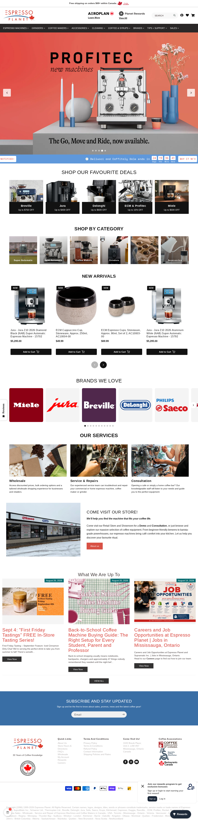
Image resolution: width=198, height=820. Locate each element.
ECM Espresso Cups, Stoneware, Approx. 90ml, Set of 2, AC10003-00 (121, 333)
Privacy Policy (90, 743)
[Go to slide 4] (102, 150)
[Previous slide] (7, 93)
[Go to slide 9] (107, 426)
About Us (62, 743)
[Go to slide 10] (110, 426)
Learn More (94, 17)
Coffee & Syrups (118, 28)
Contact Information (93, 751)
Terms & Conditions (93, 746)
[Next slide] (191, 93)
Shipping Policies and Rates (97, 754)
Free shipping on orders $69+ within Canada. (93, 3)
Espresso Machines (15, 28)
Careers (62, 763)
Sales (173, 28)
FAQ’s (61, 751)
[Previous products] (94, 364)
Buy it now (145, 159)
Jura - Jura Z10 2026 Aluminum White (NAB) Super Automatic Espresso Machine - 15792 (164, 333)
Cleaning (97, 28)
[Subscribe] (123, 714)
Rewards (62, 760)
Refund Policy (90, 749)
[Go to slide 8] (104, 426)
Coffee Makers (57, 28)
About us (94, 546)
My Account (63, 757)
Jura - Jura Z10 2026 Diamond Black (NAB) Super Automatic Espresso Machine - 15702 (29, 333)
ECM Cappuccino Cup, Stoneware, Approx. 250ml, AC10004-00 (72, 333)
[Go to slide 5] (105, 151)
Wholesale (63, 754)
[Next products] (103, 364)
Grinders (37, 28)
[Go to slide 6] (99, 426)
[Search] (174, 15)
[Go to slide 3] (99, 150)
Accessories (79, 28)
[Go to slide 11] (113, 426)
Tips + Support (156, 28)
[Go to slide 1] (93, 150)
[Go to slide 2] (96, 150)
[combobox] (165, 15)
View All (123, 18)
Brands (137, 28)
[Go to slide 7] (102, 426)
